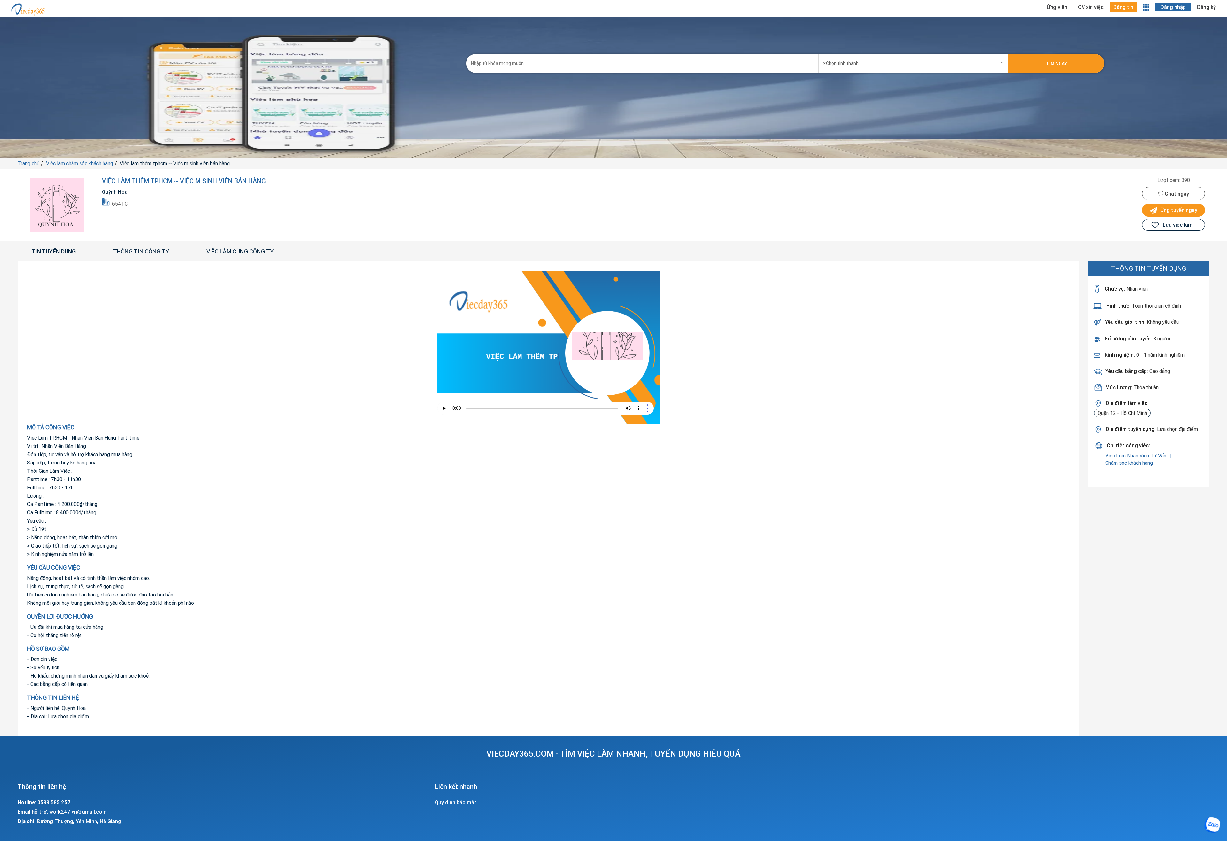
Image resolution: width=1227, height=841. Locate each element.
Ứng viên (1057, 7)
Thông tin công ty (141, 251)
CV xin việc (1091, 7)
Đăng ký (1206, 7)
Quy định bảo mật (455, 802)
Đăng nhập (1173, 7)
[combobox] (913, 61)
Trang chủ (28, 163)
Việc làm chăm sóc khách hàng (79, 163)
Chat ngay (1176, 194)
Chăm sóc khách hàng (1129, 463)
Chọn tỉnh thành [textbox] (841, 63)
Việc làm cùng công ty (240, 251)
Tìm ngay (1056, 63)
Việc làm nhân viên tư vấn (1136, 455)
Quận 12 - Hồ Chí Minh (1122, 413)
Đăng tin (1123, 7)
